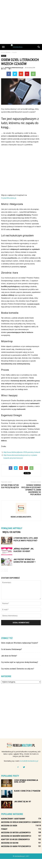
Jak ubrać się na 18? (22, 802)
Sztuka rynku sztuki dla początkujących (10, 486)
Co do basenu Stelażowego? (11, 649)
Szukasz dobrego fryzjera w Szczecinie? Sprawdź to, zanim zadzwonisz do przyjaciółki (31, 490)
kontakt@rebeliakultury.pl (29, 761)
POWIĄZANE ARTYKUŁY (11, 528)
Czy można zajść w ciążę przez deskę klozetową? (19, 662)
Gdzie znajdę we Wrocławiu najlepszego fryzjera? (19, 643)
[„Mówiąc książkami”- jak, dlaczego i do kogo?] (6, 551)
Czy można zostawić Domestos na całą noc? (17, 669)
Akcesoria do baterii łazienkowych (16, 832)
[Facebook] (18, 767)
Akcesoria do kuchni (9, 843)
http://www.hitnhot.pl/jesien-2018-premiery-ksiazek (21, 452)
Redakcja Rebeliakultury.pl (14, 67)
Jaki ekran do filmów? (9, 656)
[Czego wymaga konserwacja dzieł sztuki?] (6, 783)
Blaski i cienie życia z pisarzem (27, 791)
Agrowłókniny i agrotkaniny (13, 819)
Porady (4, 829)
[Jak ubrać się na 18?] (6, 804)
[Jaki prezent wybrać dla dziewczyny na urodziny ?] (6, 562)
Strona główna (5, 52)
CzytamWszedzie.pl (8, 198)
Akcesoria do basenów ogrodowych (16, 836)
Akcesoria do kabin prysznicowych (16, 846)
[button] (39, 47)
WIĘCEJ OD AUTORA (11, 532)
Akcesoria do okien (9, 826)
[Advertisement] (21, 22)
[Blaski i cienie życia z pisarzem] (6, 794)
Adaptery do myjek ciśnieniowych (15, 839)
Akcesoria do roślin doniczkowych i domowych (21, 822)
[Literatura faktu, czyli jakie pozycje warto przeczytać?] (6, 540)
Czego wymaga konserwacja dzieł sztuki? (26, 781)
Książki (3, 56)
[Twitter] (24, 767)
